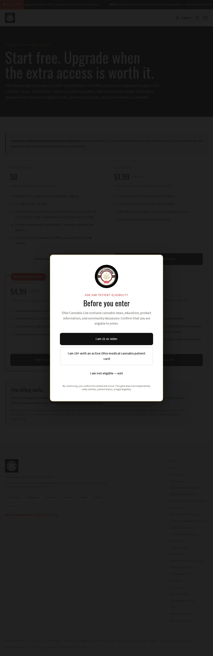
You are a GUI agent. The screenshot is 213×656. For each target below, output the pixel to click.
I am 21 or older (107, 339)
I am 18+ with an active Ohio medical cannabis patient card (106, 356)
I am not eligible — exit (106, 373)
